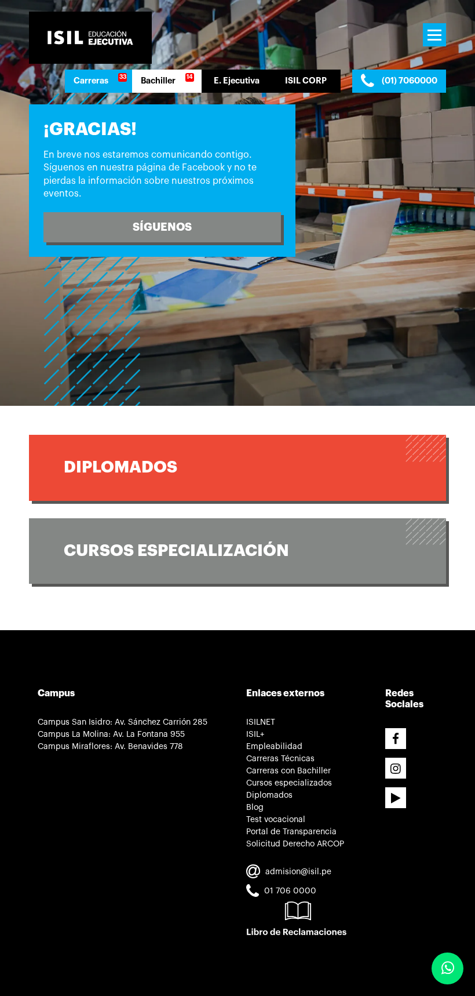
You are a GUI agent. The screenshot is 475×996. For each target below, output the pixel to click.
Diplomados (126, 467)
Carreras (91, 81)
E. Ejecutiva (237, 81)
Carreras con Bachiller (288, 771)
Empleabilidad (274, 747)
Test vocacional (275, 820)
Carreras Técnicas (280, 759)
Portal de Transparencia (291, 832)
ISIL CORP (306, 81)
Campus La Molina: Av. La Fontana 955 (111, 734)
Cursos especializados (289, 783)
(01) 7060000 (408, 81)
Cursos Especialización (176, 551)
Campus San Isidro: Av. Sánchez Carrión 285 (122, 722)
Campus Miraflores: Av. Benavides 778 (110, 747)
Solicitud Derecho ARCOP (295, 844)
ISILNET (260, 722)
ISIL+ (255, 734)
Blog (255, 808)
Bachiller (158, 81)
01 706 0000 (289, 891)
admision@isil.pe (297, 872)
